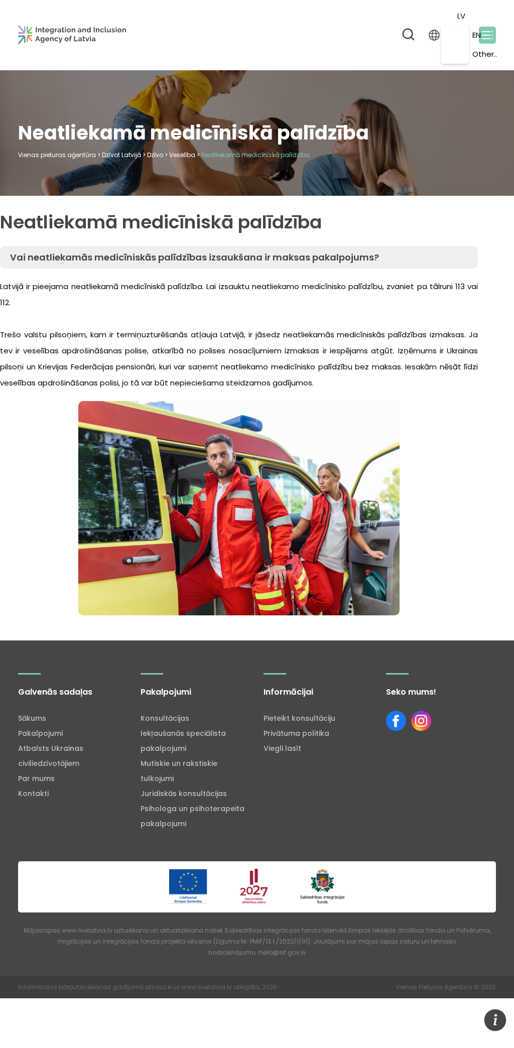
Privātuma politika (296, 733)
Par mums (36, 778)
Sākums (32, 718)
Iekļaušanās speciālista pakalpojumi (183, 740)
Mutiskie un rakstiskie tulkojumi (179, 770)
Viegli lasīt (282, 748)
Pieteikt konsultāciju (299, 718)
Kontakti (33, 794)
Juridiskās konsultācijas (184, 794)
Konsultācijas (165, 718)
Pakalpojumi (40, 733)
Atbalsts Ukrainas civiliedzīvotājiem (50, 755)
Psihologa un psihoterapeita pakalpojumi (192, 816)
